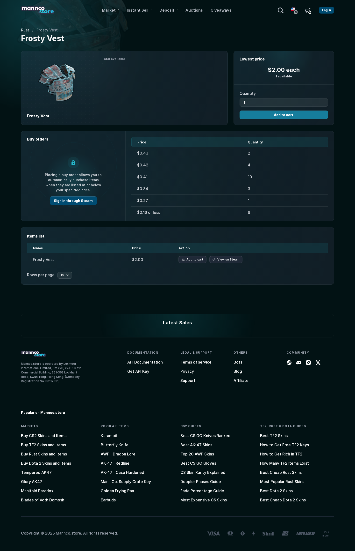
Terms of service (196, 362)
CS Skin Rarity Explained (202, 472)
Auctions (194, 10)
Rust (25, 30)
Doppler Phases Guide (200, 481)
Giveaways (221, 10)
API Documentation (145, 362)
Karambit (109, 435)
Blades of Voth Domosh (42, 500)
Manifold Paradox (37, 490)
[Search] (281, 10)
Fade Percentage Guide (202, 490)
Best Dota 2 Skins (276, 490)
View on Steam (228, 259)
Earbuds (108, 500)
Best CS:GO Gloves (198, 463)
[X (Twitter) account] (318, 362)
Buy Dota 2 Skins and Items (46, 463)
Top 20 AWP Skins (197, 454)
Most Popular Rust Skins (282, 481)
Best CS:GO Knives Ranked (205, 435)
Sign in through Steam (73, 201)
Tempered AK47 (36, 472)
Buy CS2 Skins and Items (43, 435)
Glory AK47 (31, 481)
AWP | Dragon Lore (118, 454)
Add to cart (283, 115)
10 (62, 275)
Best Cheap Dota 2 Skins (283, 500)
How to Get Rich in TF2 (281, 454)
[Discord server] (298, 362)
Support (187, 380)
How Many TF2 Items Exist (284, 463)
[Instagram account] (308, 362)
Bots (238, 362)
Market (109, 10)
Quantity (248, 93)
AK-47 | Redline (115, 463)
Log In (326, 10)
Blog (238, 371)
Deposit (166, 10)
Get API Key (138, 371)
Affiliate (241, 380)
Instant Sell (137, 10)
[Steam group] (289, 362)
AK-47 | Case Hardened (122, 472)
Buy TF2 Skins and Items (43, 444)
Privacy (187, 371)
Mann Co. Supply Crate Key (126, 481)
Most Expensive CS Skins (203, 500)
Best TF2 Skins (274, 435)
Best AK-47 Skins (196, 444)
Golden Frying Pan (117, 490)
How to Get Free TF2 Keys (284, 444)
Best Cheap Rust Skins (281, 472)
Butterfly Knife (114, 444)
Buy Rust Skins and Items (44, 454)
